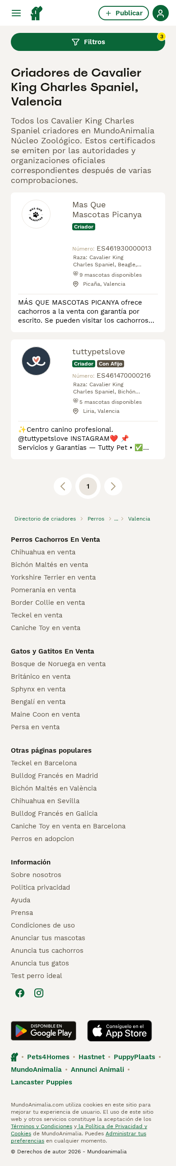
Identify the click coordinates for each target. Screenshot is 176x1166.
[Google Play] (43, 1031)
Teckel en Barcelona (44, 763)
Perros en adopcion (42, 839)
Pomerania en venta (43, 590)
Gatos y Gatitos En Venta (52, 651)
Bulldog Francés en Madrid (54, 776)
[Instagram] (39, 993)
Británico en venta (40, 676)
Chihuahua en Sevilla (45, 801)
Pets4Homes (48, 1057)
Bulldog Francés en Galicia (54, 813)
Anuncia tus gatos (40, 963)
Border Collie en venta (48, 603)
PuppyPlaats (134, 1057)
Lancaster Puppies (41, 1082)
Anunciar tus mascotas (48, 938)
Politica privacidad (40, 887)
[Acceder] (161, 13)
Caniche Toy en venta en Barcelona (68, 826)
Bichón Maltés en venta (49, 565)
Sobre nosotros (36, 875)
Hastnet (92, 1057)
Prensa (22, 913)
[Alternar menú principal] (16, 13)
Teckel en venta (36, 615)
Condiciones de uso (43, 925)
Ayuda (20, 900)
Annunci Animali (97, 1069)
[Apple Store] (119, 1031)
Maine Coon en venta (45, 714)
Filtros (123, 39)
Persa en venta (35, 727)
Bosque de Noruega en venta (58, 664)
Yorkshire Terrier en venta (53, 577)
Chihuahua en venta (43, 552)
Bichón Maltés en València (54, 788)
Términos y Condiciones (41, 1126)
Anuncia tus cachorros (47, 951)
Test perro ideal (36, 976)
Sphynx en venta (38, 689)
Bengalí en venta (38, 702)
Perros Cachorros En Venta (55, 539)
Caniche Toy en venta (45, 628)
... (116, 519)
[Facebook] (20, 993)
